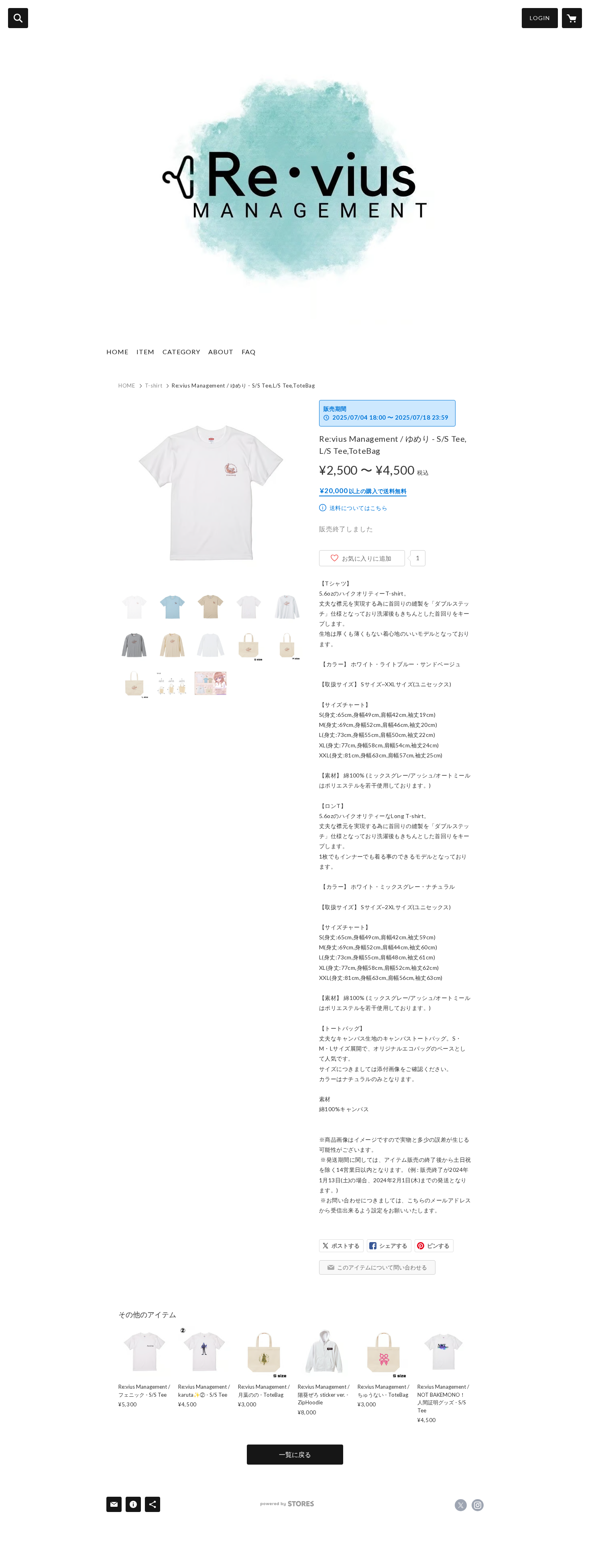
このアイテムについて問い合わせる (382, 1267)
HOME (117, 351)
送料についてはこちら (358, 507)
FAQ (249, 351)
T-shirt (154, 385)
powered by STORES (287, 1504)
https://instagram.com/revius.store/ (478, 1505)
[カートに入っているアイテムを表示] (572, 18)
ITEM (145, 351)
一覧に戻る (295, 1454)
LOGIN (540, 17)
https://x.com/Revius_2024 (461, 1505)
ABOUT (221, 351)
